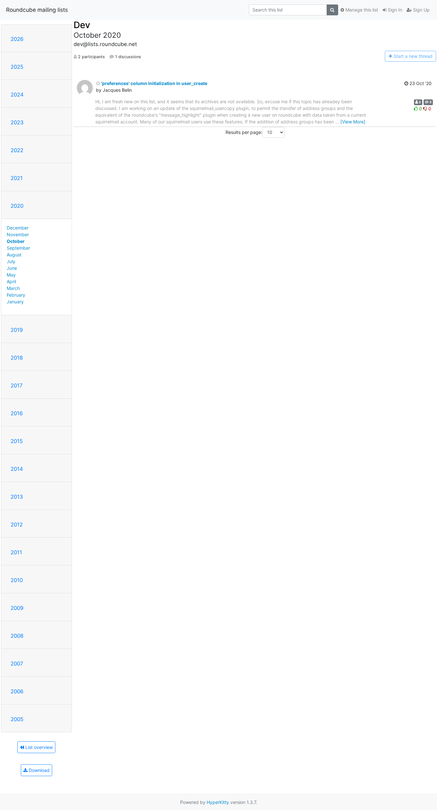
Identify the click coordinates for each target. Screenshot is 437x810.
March (13, 288)
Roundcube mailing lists (37, 9)
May (11, 274)
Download (39, 770)
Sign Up (421, 9)
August (14, 254)
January (15, 301)
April (11, 281)
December (17, 227)
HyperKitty (218, 802)
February (16, 295)
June (12, 268)
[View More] (352, 121)
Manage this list (361, 9)
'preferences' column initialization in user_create (153, 83)
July (11, 261)
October (16, 241)
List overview (38, 747)
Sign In (394, 9)
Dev (82, 24)
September (18, 248)
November (18, 234)
